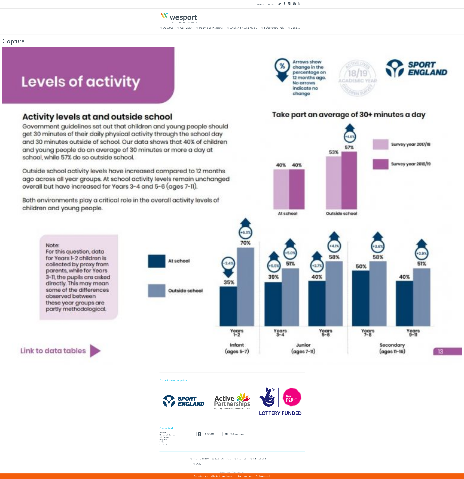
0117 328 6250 (208, 434)
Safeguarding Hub (274, 28)
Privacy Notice (242, 459)
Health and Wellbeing (211, 28)
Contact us (260, 4)
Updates (295, 28)
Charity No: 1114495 (201, 459)
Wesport (179, 18)
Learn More (248, 476)
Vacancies (270, 4)
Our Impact (186, 28)
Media (198, 464)
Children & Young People (243, 28)
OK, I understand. (262, 476)
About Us (168, 28)
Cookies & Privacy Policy (223, 459)
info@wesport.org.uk (237, 434)
